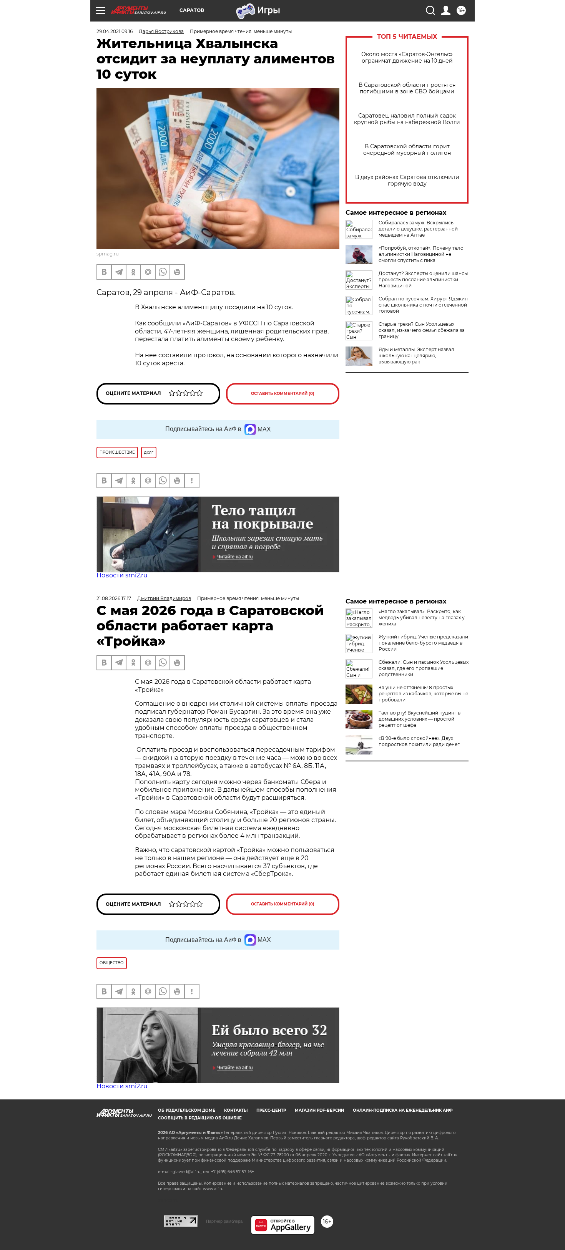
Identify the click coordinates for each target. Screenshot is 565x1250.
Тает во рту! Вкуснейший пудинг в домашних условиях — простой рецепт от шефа (419, 719)
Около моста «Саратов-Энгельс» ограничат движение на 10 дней (407, 57)
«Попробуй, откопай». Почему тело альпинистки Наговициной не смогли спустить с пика (421, 254)
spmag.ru (107, 254)
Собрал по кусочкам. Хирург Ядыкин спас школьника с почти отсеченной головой (423, 305)
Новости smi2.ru (122, 575)
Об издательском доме (186, 1110)
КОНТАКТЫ (236, 1110)
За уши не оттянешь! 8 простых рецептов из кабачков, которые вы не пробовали (423, 694)
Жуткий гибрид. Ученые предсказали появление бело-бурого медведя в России (423, 643)
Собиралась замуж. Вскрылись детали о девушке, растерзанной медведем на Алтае (418, 229)
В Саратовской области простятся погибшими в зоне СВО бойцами (407, 88)
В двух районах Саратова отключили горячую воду (407, 180)
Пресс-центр (271, 1110)
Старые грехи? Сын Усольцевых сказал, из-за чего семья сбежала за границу (422, 330)
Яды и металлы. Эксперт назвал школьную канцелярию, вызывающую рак (416, 355)
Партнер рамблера (224, 1221)
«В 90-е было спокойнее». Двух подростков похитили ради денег (419, 741)
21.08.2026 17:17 (113, 598)
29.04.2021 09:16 (114, 31)
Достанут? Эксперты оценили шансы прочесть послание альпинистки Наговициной (423, 279)
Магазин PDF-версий (319, 1110)
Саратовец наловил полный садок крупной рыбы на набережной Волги (407, 119)
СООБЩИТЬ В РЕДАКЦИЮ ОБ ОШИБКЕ (200, 1118)
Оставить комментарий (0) (282, 393)
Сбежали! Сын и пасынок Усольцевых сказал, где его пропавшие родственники (424, 668)
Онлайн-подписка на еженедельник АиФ (403, 1110)
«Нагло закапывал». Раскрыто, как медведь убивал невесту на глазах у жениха (422, 617)
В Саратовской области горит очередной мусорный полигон (407, 149)
